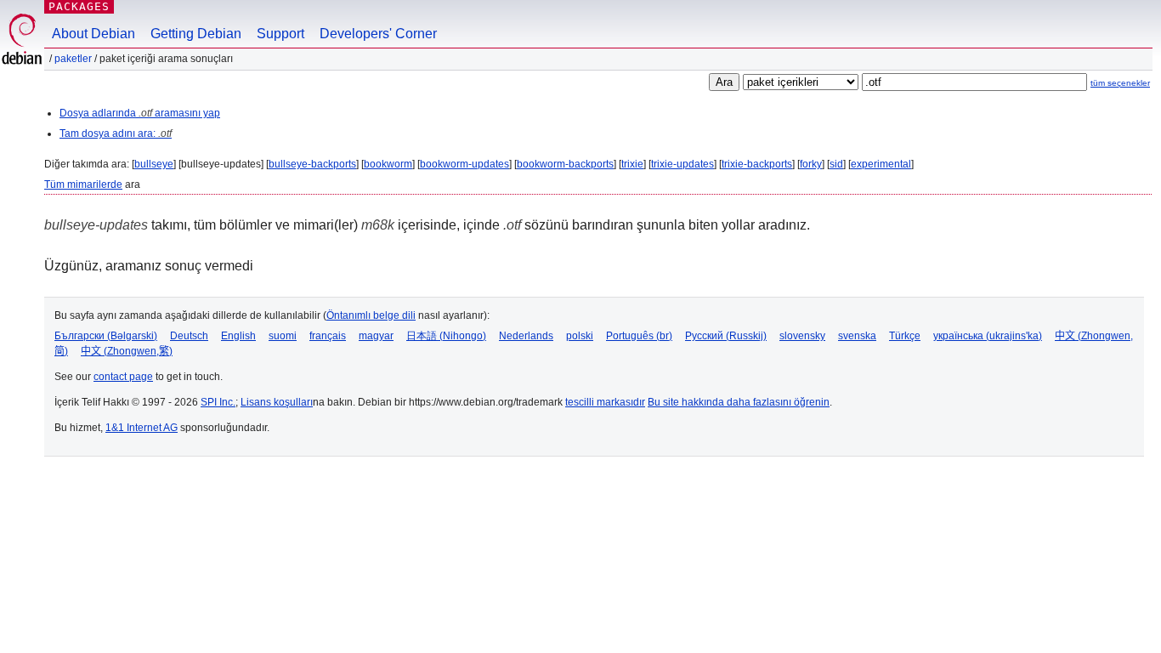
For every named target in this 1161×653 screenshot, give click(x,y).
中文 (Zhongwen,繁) (127, 351)
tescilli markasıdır (605, 402)
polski (579, 336)
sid (836, 164)
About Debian (93, 33)
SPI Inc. (218, 402)
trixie (632, 164)
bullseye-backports (312, 164)
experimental (881, 164)
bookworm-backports (565, 164)
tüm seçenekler (1120, 83)
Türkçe (904, 336)
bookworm (388, 164)
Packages (79, 6)
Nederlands (526, 336)
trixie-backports (757, 164)
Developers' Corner (378, 33)
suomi (283, 336)
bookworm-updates (464, 164)
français (327, 336)
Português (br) (639, 336)
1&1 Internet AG (141, 428)
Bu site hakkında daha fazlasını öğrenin (739, 402)
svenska (857, 336)
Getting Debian (195, 33)
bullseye (153, 164)
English (238, 336)
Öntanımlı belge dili (371, 315)
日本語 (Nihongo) (446, 336)
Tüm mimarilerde (83, 184)
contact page (123, 377)
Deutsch (189, 336)
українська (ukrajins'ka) (987, 336)
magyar (376, 336)
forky (811, 164)
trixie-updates (682, 164)
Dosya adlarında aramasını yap (139, 113)
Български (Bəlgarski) (105, 336)
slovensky (802, 336)
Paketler (73, 59)
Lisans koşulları (277, 402)
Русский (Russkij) (726, 336)
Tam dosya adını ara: (115, 133)
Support (280, 33)
